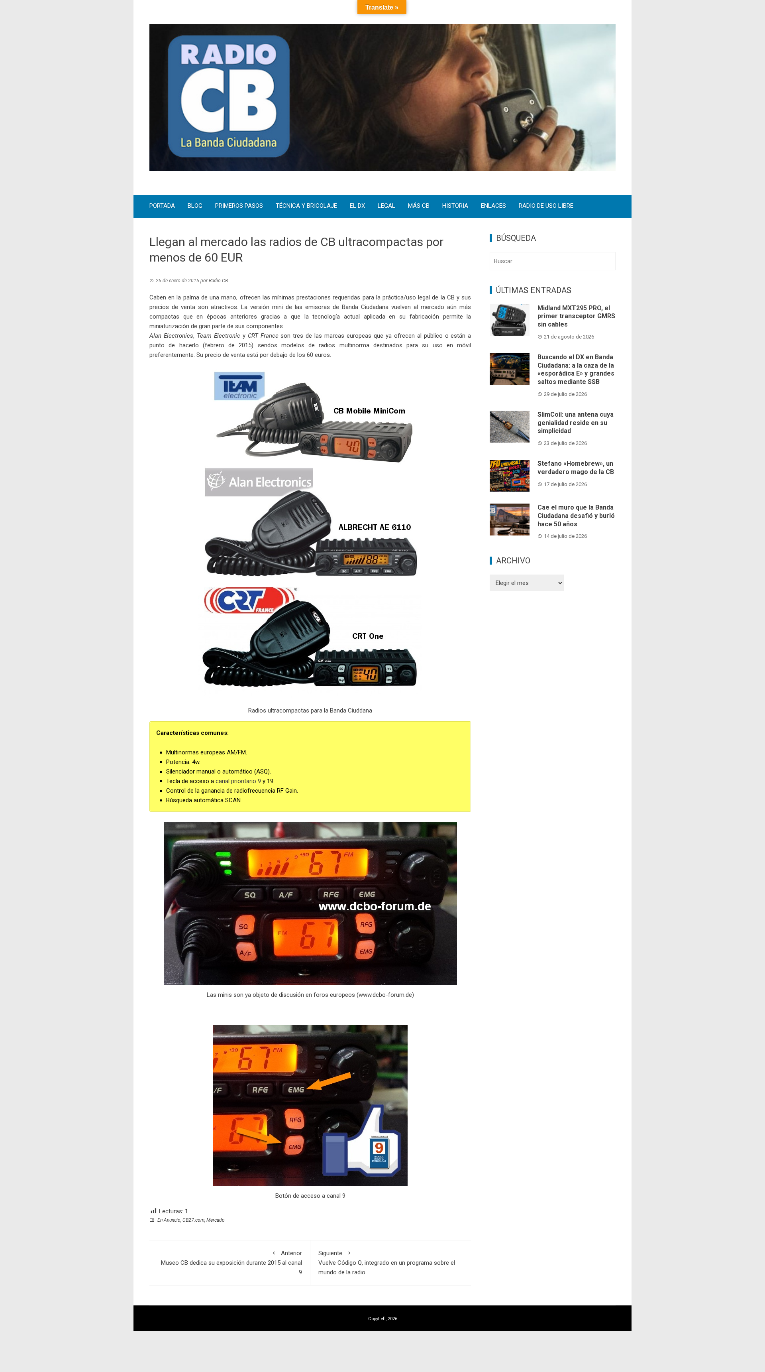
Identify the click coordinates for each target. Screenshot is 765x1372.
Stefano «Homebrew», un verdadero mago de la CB (575, 468)
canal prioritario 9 (238, 781)
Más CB (419, 206)
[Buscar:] (553, 261)
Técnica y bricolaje (306, 206)
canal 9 (336, 1195)
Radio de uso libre (546, 206)
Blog (195, 206)
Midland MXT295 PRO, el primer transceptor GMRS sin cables (576, 316)
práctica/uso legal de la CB (418, 297)
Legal (386, 206)
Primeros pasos (239, 206)
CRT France (263, 335)
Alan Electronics (171, 335)
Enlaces (493, 206)
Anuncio (172, 1220)
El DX (357, 206)
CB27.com (193, 1220)
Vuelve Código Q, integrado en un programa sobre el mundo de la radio (386, 1263)
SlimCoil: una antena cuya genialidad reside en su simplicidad (575, 423)
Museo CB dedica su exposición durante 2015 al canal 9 (231, 1263)
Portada (162, 206)
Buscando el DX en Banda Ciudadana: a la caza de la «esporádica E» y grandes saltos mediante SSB (575, 369)
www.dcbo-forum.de (385, 994)
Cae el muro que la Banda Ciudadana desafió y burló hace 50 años (576, 516)
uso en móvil (452, 345)
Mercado (215, 1220)
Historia (455, 206)
